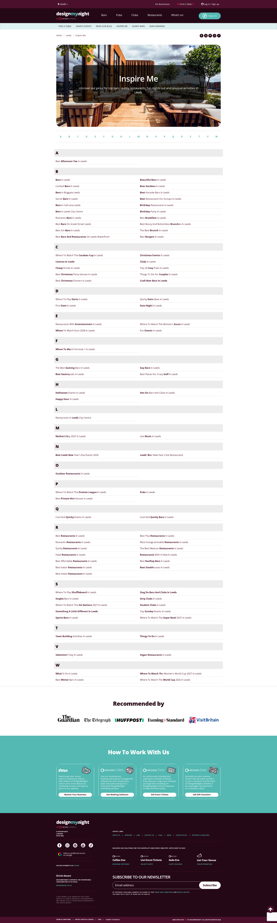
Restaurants (155, 15)
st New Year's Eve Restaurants (161, 455)
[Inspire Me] (138, 86)
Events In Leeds (70, 392)
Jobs (138, 835)
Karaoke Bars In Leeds (155, 192)
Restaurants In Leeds (156, 205)
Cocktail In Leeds (67, 186)
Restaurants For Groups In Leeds (160, 198)
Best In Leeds (71, 161)
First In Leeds (66, 305)
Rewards (128, 835)
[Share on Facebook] (201, 35)
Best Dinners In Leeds (73, 280)
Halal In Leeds (70, 554)
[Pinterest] (75, 845)
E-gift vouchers (175, 864)
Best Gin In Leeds (68, 230)
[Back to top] (270, 909)
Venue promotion (204, 864)
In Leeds (63, 179)
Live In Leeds (150, 436)
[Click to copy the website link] (219, 35)
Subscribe (210, 885)
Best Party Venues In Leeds (76, 274)
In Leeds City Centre (69, 211)
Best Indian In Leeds (74, 573)
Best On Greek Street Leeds (73, 224)
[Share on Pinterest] (210, 35)
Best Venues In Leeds (74, 498)
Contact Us (149, 835)
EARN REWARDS (157, 26)
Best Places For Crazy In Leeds (159, 374)
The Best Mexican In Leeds (161, 548)
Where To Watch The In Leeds (79, 255)
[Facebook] (59, 845)
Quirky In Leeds (71, 548)
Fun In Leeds (151, 330)
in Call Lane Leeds (68, 205)
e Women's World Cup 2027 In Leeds (171, 673)
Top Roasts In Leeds (155, 611)
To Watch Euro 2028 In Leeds (75, 330)
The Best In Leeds (154, 230)
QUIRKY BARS (138, 26)
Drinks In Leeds (68, 268)
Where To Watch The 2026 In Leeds (165, 679)
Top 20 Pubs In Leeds (154, 268)
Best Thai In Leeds (157, 535)
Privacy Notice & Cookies (84, 919)
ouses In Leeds (155, 567)
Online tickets (147, 864)
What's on (177, 15)
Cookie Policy (182, 835)
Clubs (134, 15)
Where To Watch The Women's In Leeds (165, 324)
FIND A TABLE (64, 26)
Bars (104, 15)
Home (59, 35)
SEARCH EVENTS (83, 26)
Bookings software (121, 864)
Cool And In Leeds (157, 517)
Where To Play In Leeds (72, 299)
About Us (116, 835)
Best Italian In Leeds (74, 567)
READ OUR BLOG (104, 26)
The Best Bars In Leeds (73, 367)
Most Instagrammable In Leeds (164, 542)
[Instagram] (67, 845)
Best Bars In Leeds (70, 679)
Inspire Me (80, 35)
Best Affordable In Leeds (76, 561)
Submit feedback (113, 920)
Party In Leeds (153, 211)
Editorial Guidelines (200, 835)
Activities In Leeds (74, 636)
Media (169, 835)
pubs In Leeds (70, 374)
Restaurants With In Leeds (79, 324)
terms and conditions (163, 892)
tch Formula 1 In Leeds (75, 349)
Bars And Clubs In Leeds (157, 392)
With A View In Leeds (158, 554)
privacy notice (183, 892)
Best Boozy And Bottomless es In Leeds (165, 224)
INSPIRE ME (122, 26)
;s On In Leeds (66, 673)
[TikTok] (91, 845)
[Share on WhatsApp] (214, 35)
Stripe (76, 866)
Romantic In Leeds (68, 217)
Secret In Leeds (67, 198)
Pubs (119, 15)
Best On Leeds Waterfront (83, 236)
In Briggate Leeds (68, 192)
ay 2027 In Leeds (71, 436)
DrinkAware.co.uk (64, 885)
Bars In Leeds (67, 598)
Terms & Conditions (63, 919)
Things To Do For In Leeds (159, 274)
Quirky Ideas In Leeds (154, 299)
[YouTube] (83, 845)
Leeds (68, 35)
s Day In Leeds (69, 654)
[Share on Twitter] (206, 35)
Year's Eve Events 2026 (77, 455)
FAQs (160, 835)
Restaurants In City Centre (73, 417)
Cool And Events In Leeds (73, 517)
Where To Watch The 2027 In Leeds (81, 605)
